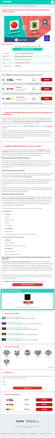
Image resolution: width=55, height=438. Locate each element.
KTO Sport (19, 87)
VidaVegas (19, 79)
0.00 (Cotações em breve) (22, 62)
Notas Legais (14, 433)
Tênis (6, 365)
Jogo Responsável (22, 433)
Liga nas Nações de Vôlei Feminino (24, 53)
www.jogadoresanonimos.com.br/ (35, 83)
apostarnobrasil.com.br (25, 426)
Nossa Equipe (42, 433)
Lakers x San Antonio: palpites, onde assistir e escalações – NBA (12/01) (24, 323)
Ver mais (50, 367)
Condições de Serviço (5, 433)
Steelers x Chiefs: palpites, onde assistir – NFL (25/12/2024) (21, 334)
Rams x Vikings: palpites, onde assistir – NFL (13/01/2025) (21, 318)
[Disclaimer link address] (32, 421)
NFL (27, 356)
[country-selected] (27, 430)
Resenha (28, 304)
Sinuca (48, 356)
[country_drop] (29, 430)
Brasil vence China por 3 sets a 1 (24, 59)
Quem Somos (49, 433)
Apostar (28, 302)
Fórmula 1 (38, 356)
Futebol (7, 356)
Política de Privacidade (33, 433)
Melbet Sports (20, 97)
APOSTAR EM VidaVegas (27, 49)
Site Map (38, 426)
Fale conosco (33, 426)
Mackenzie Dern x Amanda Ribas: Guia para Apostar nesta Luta (22, 329)
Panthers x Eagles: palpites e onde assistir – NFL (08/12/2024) (22, 340)
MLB (17, 356)
